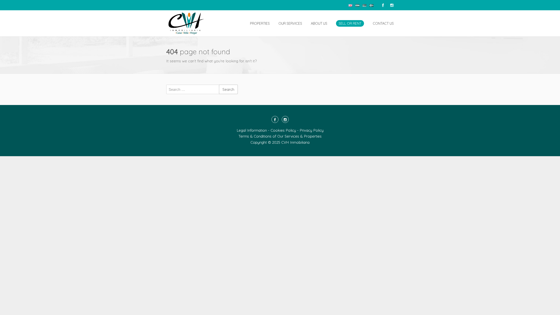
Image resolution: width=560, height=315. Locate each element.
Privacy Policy (312, 130)
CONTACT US (383, 23)
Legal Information (252, 130)
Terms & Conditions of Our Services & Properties (280, 136)
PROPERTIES (260, 23)
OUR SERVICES (290, 23)
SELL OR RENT (350, 23)
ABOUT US (319, 23)
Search (228, 89)
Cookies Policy (283, 130)
